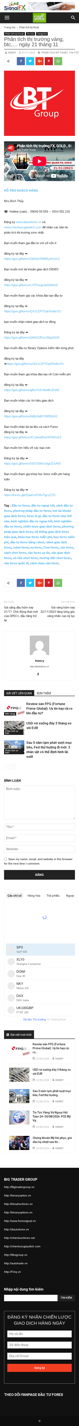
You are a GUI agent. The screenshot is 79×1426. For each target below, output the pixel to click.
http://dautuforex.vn (39, 666)
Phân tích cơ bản (11, 732)
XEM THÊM (44, 693)
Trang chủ (9, 27)
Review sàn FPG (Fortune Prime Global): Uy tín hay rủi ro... (51, 1048)
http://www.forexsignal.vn (20, 1220)
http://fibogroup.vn (15, 1254)
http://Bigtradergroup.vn (19, 1187)
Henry (12, 52)
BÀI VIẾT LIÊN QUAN (19, 693)
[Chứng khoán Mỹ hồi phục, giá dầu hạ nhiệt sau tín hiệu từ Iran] (19, 1143)
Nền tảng (10, 713)
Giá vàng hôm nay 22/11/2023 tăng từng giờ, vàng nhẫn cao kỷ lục (58, 612)
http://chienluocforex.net (19, 1237)
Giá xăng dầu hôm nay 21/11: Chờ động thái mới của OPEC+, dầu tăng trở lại (21, 614)
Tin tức (30, 33)
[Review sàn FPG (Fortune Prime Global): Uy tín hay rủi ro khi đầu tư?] (14, 709)
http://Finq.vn (12, 1271)
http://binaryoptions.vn (18, 1212)
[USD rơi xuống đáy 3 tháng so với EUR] (14, 728)
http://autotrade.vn (16, 1263)
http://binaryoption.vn (17, 1195)
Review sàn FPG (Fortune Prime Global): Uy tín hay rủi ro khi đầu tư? (49, 708)
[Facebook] (39, 674)
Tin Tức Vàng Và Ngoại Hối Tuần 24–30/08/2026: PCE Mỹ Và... (52, 1116)
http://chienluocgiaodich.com (22, 1246)
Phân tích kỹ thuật (29, 27)
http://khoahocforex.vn (18, 1204)
